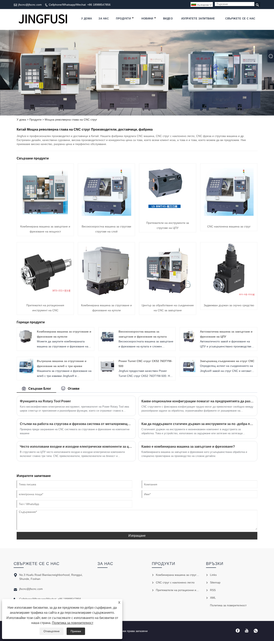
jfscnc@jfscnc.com (30, 4)
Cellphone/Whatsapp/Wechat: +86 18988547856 (80, 4)
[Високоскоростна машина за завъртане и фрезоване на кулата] (107, 342)
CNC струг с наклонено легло (175, 582)
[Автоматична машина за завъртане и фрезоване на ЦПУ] (189, 342)
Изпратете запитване (198, 18)
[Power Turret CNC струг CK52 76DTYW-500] (107, 372)
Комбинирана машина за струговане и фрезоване (189, 574)
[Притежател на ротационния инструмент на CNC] (45, 298)
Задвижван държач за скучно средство (229, 305)
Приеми (76, 631)
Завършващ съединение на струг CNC (227, 361)
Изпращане (137, 535)
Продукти (123, 18)
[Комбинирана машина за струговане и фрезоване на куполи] (106, 298)
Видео (168, 18)
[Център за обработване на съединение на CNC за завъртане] (167, 298)
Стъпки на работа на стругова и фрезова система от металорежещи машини (76, 424)
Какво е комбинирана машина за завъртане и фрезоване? (188, 446)
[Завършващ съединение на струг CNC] (189, 372)
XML (213, 597)
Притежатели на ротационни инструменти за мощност (192, 590)
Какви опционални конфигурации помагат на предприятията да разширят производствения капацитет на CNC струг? (197, 401)
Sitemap (215, 582)
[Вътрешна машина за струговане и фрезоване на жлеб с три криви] (25, 372)
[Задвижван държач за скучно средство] (228, 298)
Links (213, 574)
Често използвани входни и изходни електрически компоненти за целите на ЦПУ (76, 446)
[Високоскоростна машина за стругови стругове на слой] (106, 219)
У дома (86, 18)
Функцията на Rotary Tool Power (45, 401)
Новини (147, 18)
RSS (213, 590)
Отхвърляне (52, 631)
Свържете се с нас (240, 18)
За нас (103, 18)
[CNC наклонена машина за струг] (228, 219)
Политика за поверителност (72, 623)
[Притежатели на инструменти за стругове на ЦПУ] (167, 215)
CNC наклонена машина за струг (229, 226)
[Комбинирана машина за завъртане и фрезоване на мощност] (45, 219)
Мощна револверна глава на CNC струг (71, 119)
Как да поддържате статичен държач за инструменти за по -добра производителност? (197, 424)
